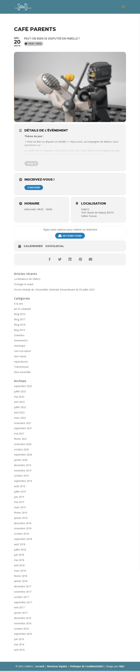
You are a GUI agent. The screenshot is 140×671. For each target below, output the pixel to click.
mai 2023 (19, 396)
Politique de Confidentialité (86, 666)
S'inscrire (33, 187)
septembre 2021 (23, 428)
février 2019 (20, 512)
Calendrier (33, 246)
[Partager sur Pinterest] (80, 259)
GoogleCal (54, 246)
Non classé (20, 356)
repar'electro (21, 361)
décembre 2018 (22, 523)
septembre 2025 (23, 386)
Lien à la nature (22, 351)
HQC (121, 666)
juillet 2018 (20, 549)
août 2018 (19, 544)
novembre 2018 (22, 528)
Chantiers (19, 335)
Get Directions (72, 235)
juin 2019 (19, 496)
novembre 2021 (22, 423)
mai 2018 (19, 560)
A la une (18, 303)
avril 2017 (19, 607)
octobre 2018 (21, 533)
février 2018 (20, 576)
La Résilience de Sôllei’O (27, 279)
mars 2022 (20, 417)
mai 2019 (19, 502)
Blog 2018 (19, 324)
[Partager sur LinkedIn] (70, 259)
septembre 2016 (23, 633)
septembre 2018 (23, 539)
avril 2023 (19, 401)
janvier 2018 (20, 581)
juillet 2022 (20, 407)
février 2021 (20, 438)
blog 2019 (19, 330)
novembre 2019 (22, 470)
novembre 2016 (22, 623)
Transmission (21, 366)
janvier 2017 (20, 612)
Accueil (39, 666)
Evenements (21, 340)
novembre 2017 (22, 591)
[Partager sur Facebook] (49, 259)
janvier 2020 (20, 459)
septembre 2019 (23, 481)
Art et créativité (22, 309)
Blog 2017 (19, 319)
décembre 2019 (22, 465)
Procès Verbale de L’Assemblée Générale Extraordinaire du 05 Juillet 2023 (54, 289)
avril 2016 (19, 649)
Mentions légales (57, 666)
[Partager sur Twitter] (59, 259)
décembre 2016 (22, 618)
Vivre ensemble (22, 372)
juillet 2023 (20, 391)
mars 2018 (20, 570)
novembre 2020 (22, 444)
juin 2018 (19, 554)
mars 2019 (20, 507)
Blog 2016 (19, 314)
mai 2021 (19, 433)
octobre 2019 (21, 475)
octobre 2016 (21, 628)
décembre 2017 (22, 586)
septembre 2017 (23, 602)
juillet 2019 (20, 491)
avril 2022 (19, 412)
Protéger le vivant (23, 284)
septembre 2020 (23, 454)
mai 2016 (19, 644)
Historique (19, 345)
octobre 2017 (21, 597)
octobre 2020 (21, 449)
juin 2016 (19, 639)
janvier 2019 (20, 518)
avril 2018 (19, 565)
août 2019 (19, 486)
